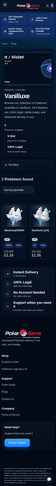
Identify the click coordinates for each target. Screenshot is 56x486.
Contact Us (8, 399)
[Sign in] (47, 6)
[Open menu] (5, 4)
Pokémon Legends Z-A (14, 369)
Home (4, 43)
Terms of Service (11, 414)
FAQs (5, 391)
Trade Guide (8, 384)
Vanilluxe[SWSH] (14, 230)
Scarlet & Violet (10, 362)
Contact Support (17, 442)
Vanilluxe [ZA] (40, 230)
